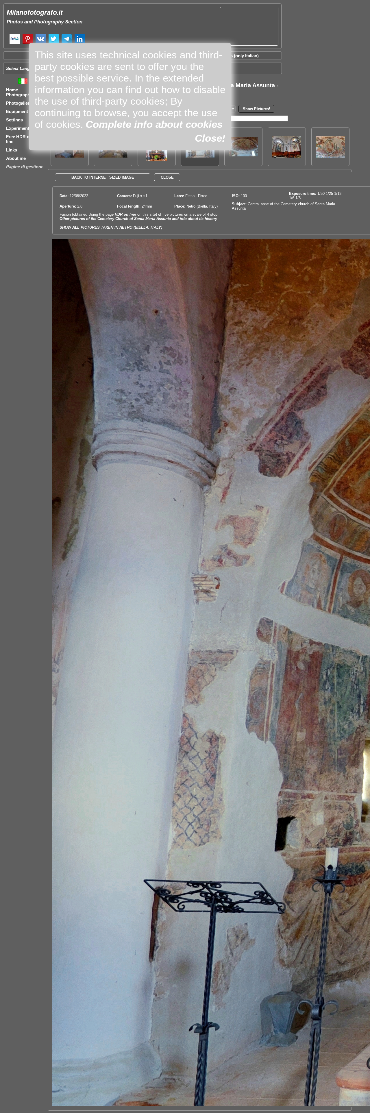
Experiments (19, 128)
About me (16, 158)
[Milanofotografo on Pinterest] (28, 43)
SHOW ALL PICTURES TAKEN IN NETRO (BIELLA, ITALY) (111, 227)
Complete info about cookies (154, 124)
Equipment (17, 111)
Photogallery (19, 103)
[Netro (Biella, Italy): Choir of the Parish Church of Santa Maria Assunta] (286, 156)
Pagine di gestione (24, 166)
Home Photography (19, 92)
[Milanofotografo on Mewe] (15, 43)
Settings (14, 119)
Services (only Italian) (237, 55)
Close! (210, 138)
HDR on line (125, 214)
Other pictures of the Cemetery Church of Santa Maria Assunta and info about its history (138, 219)
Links (11, 149)
